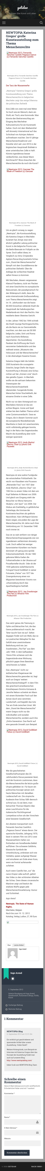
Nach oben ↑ (37, 1166)
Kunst (10, 997)
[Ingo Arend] (13, 957)
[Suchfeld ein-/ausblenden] (41, 22)
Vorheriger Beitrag (15, 1005)
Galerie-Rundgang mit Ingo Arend (21, 993)
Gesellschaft (13, 995)
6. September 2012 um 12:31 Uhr (19, 1034)
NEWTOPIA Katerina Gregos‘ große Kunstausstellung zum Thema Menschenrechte (22, 40)
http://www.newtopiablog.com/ (19, 1060)
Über (9, 945)
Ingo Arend (22, 949)
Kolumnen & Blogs (26, 995)
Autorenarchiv (12, 978)
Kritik (36, 995)
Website (7, 1138)
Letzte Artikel (19, 945)
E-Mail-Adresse (10, 1128)
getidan (22, 7)
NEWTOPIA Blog (15, 1031)
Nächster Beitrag (15, 1009)
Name (7, 1117)
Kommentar (9, 1093)
